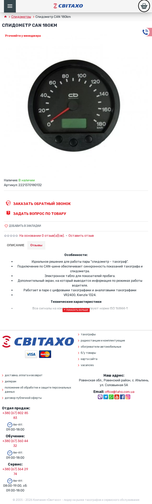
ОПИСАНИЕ (15, 245)
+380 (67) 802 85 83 (15, 415)
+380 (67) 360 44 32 (15, 443)
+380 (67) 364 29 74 (15, 471)
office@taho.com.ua (119, 392)
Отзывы (36, 245)
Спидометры (21, 17)
